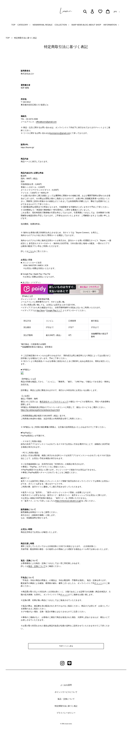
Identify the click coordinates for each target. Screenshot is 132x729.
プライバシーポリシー (66, 713)
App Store (40, 310)
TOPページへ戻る (66, 646)
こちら (31, 251)
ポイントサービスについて (66, 692)
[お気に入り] (100, 11)
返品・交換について (36, 566)
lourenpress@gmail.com (60, 133)
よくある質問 (66, 685)
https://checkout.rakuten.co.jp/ (68, 501)
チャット (98, 583)
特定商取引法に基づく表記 (66, 706)
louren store (68, 724)
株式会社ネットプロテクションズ (54, 402)
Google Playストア (54, 310)
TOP (8, 38)
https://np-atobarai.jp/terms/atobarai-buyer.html (40, 410)
